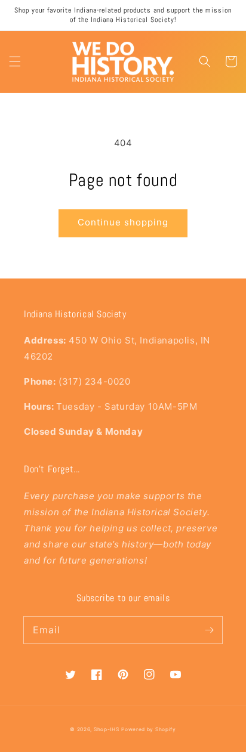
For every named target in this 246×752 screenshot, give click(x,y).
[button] (15, 61)
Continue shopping (123, 222)
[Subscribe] (209, 630)
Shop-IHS (106, 729)
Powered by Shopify (148, 729)
